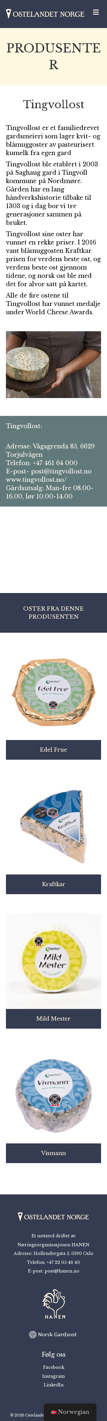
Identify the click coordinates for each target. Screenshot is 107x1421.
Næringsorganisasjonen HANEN (53, 1244)
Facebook (53, 1367)
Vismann (53, 1153)
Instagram (53, 1376)
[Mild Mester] (53, 960)
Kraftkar (53, 884)
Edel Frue (53, 750)
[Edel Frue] (53, 691)
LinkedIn (54, 1385)
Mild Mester (53, 1019)
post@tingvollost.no (61, 471)
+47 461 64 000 (55, 463)
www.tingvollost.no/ (36, 479)
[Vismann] (53, 1095)
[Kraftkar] (53, 826)
